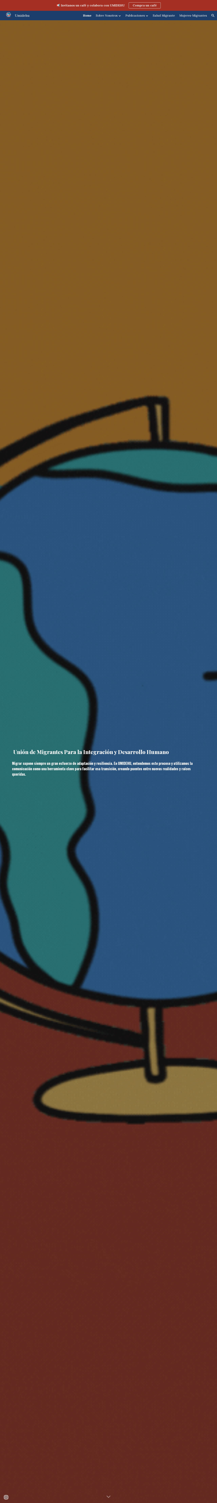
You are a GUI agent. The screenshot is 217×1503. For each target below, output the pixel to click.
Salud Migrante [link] (164, 15)
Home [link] (87, 15)
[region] (108, 5)
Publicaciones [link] (135, 15)
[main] (108, 751)
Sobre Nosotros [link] (106, 15)
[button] (213, 15)
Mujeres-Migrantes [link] (193, 15)
